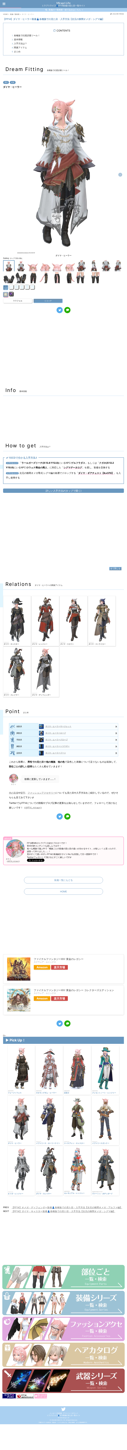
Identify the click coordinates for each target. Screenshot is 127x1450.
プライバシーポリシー (70, 1413)
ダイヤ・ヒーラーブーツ (55, 753)
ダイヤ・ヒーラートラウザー (57, 746)
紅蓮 (12, 82)
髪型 (23, 792)
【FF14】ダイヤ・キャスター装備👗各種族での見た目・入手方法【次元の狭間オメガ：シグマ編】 (63, 1211)
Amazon (42, 967)
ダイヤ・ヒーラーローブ (55, 733)
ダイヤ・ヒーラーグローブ (56, 739)
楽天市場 (59, 967)
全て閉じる (115, 568)
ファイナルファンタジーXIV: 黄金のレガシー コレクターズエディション (74, 990)
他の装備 (13, 792)
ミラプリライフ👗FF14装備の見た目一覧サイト (63, 1415)
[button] (120, 174)
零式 (6, 82)
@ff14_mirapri (33, 807)
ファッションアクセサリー (41, 792)
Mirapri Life (63, 3)
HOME (63, 891)
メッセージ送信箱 (56, 1413)
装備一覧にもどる (63, 880)
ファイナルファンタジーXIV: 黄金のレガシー (58, 959)
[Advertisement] (63, 351)
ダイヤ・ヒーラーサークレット (58, 726)
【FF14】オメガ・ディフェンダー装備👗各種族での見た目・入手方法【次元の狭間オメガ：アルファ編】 (67, 1207)
